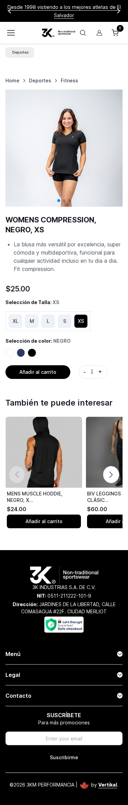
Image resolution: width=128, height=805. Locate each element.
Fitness (69, 80)
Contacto (18, 695)
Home (12, 80)
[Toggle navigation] (10, 33)
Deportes (40, 80)
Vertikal (107, 785)
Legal (12, 674)
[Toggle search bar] (83, 33)
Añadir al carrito (37, 372)
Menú (12, 654)
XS (81, 321)
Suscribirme (64, 757)
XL (15, 321)
